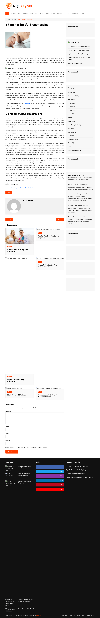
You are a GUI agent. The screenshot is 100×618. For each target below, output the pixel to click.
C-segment (26, 103)
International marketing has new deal (78, 194)
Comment (8, 411)
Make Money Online (73, 125)
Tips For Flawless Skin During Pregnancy (79, 50)
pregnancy (71, 132)
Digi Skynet (75, 42)
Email (7, 433)
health (9, 192)
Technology (60, 13)
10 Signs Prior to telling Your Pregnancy (79, 46)
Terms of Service (81, 615)
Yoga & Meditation (73, 150)
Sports (82, 13)
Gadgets (53, 13)
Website (7, 440)
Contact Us (72, 615)
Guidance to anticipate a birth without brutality (19, 188)
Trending (70, 146)
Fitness (42, 13)
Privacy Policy (91, 615)
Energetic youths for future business (78, 205)
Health (36, 13)
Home (69, 114)
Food (31, 13)
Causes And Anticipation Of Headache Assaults (47, 396)
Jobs (47, 13)
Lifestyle (25, 13)
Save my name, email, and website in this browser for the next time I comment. (27, 447)
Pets (69, 128)
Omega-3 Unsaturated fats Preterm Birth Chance (47, 266)
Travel (67, 13)
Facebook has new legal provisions (78, 184)
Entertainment (74, 13)
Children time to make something (77, 217)
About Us (64, 615)
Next (59, 219)
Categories (13, 13)
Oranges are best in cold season (77, 175)
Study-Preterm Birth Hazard (17, 395)
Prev (10, 219)
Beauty (19, 13)
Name (7, 426)
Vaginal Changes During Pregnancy (78, 54)
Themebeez (39, 615)
